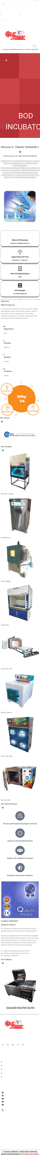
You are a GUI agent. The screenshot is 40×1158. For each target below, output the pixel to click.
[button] (1, 434)
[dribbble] (18, 1044)
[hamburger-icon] (35, 46)
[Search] (3, 7)
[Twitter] (16, 26)
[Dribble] (23, 26)
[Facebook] (13, 26)
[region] (20, 95)
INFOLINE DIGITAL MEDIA (30, 1154)
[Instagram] (26, 26)
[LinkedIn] (20, 26)
